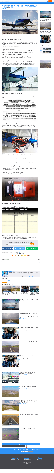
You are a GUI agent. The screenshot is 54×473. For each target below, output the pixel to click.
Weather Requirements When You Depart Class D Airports (45, 69)
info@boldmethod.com (27, 459)
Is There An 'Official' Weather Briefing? (27, 372)
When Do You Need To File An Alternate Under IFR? (25, 293)
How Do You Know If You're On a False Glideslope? (27, 429)
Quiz (19, 359)
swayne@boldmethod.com (12, 276)
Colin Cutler (22, 318)
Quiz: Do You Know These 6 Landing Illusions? (28, 414)
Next (14, 7)
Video (40, 21)
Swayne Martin (5, 7)
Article (20, 318)
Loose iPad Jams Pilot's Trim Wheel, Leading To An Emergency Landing (34, 293)
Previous (12, 7)
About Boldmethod (39, 459)
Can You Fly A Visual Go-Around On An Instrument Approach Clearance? (45, 32)
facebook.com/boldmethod (27, 462)
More (27, 464)
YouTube (27, 463)
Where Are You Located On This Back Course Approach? (45, 20)
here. (19, 252)
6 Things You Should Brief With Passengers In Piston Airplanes (45, 45)
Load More (21, 444)
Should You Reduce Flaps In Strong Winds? (28, 386)
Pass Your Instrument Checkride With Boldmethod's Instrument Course (45, 57)
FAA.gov (3, 201)
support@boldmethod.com (15, 459)
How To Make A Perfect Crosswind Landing (15, 293)
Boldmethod (3, 34)
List (19, 331)
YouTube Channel (32, 276)
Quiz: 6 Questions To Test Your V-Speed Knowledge (27, 356)
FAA (2, 233)
